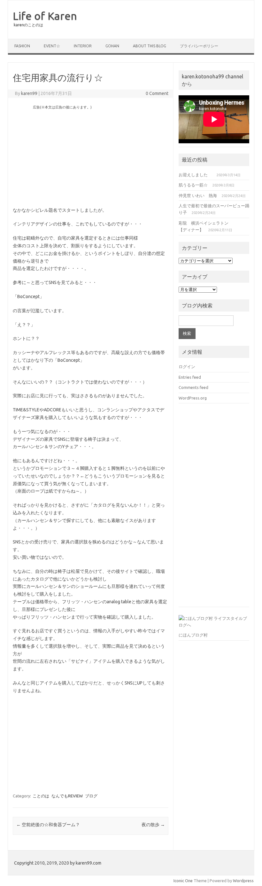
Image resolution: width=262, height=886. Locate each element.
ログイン (187, 366)
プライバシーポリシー (199, 46)
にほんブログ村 (193, 635)
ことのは (41, 796)
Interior (83, 46)
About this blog (149, 46)
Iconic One (183, 880)
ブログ (91, 796)
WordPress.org (193, 398)
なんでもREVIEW (67, 796)
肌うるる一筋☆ (193, 185)
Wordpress (243, 880)
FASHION (22, 46)
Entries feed (190, 377)
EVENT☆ (52, 46)
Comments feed (193, 387)
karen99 (29, 93)
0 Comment (157, 93)
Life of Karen (45, 16)
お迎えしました (195, 174)
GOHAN (112, 46)
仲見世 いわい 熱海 (198, 195)
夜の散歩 (153, 824)
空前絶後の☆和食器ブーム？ (48, 824)
